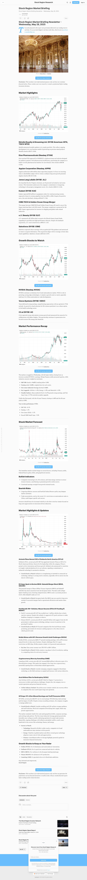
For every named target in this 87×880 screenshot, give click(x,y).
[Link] (17, 23)
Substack (37, 877)
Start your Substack (40, 873)
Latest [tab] (23, 817)
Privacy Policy (48, 866)
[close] (56, 841)
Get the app (50, 873)
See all (21, 849)
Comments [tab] (22, 800)
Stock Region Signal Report (27, 830)
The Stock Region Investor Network (30, 821)
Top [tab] (20, 817)
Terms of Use (38, 864)
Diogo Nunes (43, 73)
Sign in (83, 2)
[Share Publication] (70, 2)
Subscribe (75, 2)
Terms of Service (52, 863)
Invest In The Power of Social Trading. (27, 822)
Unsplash (49, 73)
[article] (43, 823)
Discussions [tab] (29, 817)
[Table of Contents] (1, 440)
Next (64, 787)
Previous (24, 787)
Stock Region (25, 13)
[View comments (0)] (25, 18)
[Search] (67, 2)
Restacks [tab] (28, 800)
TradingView (46, 133)
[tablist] (25, 800)
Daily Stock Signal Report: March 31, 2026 (28, 832)
